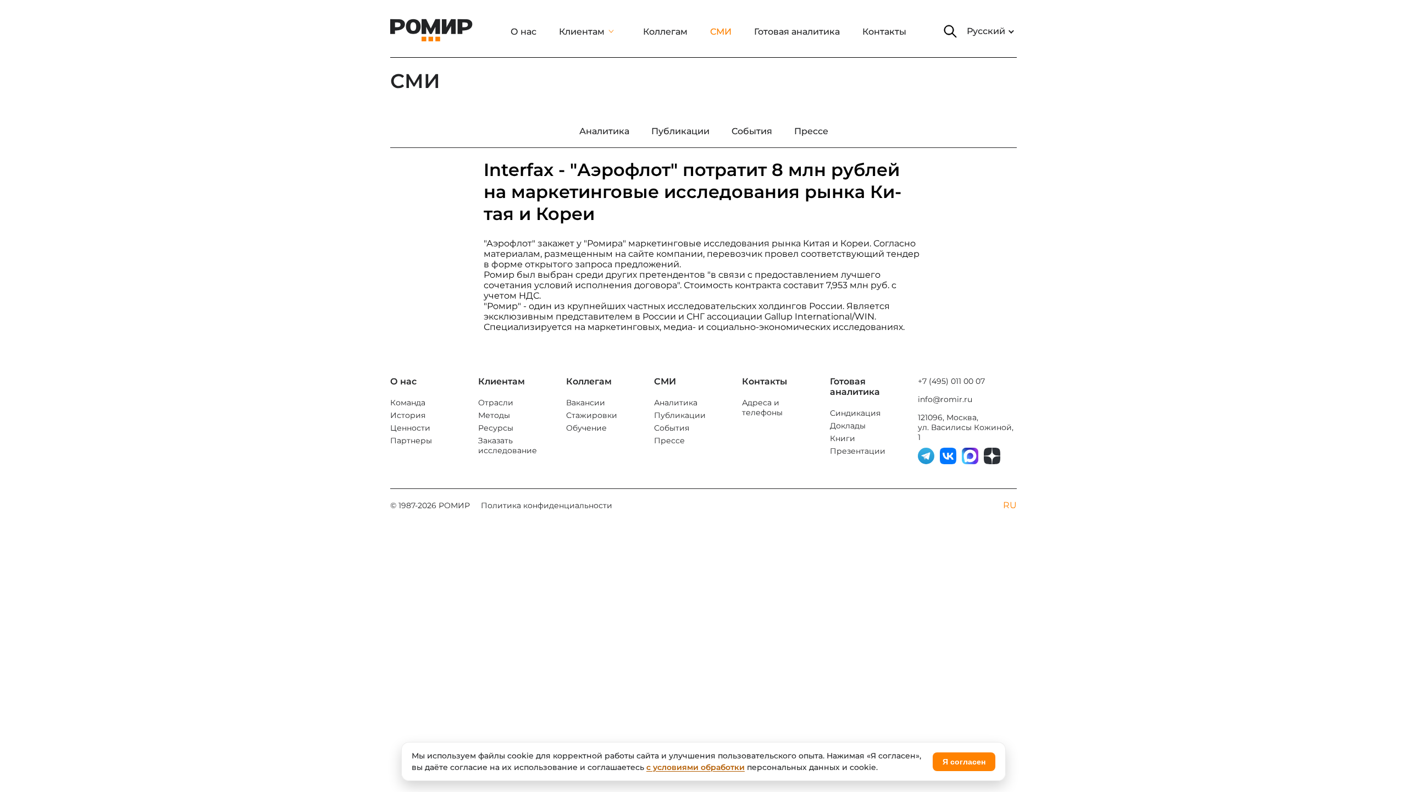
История (407, 415)
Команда (407, 403)
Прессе (669, 441)
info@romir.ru (945, 399)
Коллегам (665, 31)
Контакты (884, 31)
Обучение (586, 428)
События (671, 428)
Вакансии (585, 403)
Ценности (410, 428)
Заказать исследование (507, 445)
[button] (950, 31)
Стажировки (591, 415)
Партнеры (411, 441)
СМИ (721, 31)
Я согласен (964, 761)
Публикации (680, 415)
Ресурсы (495, 428)
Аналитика (675, 403)
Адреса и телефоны (762, 407)
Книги (842, 438)
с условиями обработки (695, 767)
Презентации (857, 451)
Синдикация (855, 413)
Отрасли (495, 403)
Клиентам (582, 31)
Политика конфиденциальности (546, 505)
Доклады (848, 426)
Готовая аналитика (797, 31)
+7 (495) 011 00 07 (951, 381)
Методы (494, 415)
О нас (523, 31)
